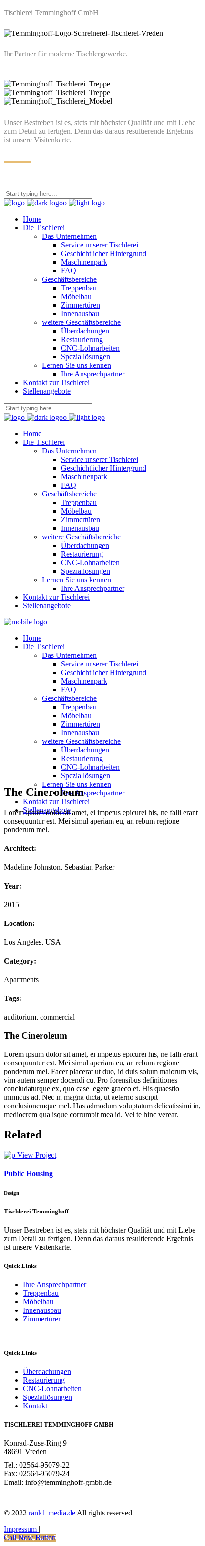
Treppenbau (41, 1293)
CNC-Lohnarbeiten (52, 1389)
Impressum (21, 1529)
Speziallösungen (47, 1397)
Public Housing (28, 1174)
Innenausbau (42, 1310)
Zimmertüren (42, 1319)
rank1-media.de (52, 1513)
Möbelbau (38, 1302)
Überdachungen (47, 1371)
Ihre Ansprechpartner (54, 1284)
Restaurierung (44, 1380)
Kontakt (35, 1406)
